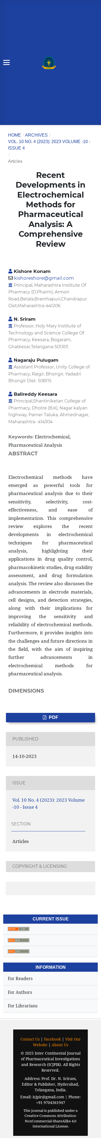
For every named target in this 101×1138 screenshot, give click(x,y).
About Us (60, 1044)
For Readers (20, 978)
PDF (53, 717)
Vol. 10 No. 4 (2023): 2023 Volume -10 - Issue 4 (49, 144)
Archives (36, 135)
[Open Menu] (6, 62)
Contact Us (30, 1039)
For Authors (20, 992)
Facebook (52, 1039)
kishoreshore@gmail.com (44, 278)
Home (14, 135)
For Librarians (22, 1006)
